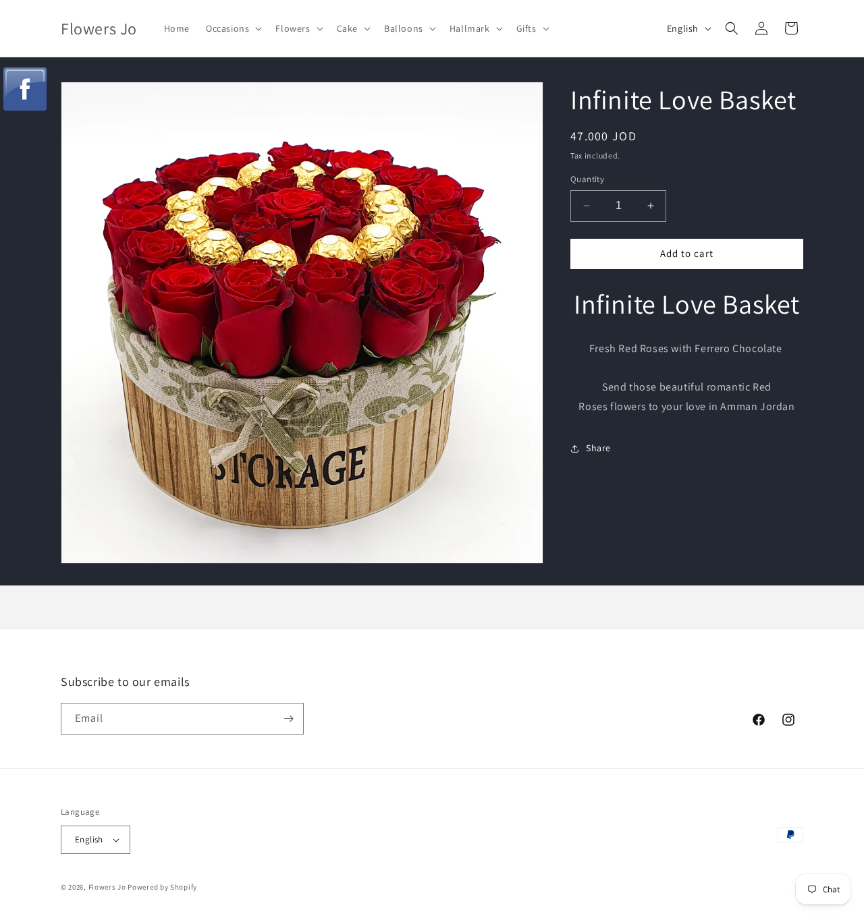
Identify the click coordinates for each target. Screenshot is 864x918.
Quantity (587, 179)
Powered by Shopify (162, 887)
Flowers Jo (107, 887)
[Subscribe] (288, 719)
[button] (232, 28)
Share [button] (598, 448)
